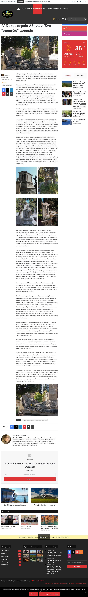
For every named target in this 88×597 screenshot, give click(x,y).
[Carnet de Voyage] (7, 14)
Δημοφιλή (68, 75)
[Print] (11, 94)
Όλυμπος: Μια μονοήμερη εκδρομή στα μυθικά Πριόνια (79, 113)
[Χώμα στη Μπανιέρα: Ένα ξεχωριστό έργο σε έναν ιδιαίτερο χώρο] (40, 560)
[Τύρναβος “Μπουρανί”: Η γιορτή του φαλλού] (67, 94)
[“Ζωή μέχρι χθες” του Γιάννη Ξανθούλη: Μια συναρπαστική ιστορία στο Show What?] (26, 560)
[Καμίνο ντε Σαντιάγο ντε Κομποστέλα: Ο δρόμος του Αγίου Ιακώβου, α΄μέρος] (67, 84)
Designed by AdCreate (38, 580)
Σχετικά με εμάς (49, 583)
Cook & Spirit (47, 8)
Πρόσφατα (80, 75)
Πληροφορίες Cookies (81, 583)
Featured (4, 553)
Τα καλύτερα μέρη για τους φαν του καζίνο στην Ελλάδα (49, 527)
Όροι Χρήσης (71, 583)
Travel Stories (27, 8)
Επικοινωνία (63, 583)
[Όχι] (86, 592)
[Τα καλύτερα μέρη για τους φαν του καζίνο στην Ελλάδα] (49, 520)
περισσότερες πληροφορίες (49, 594)
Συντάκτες (56, 583)
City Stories (37, 8)
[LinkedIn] (11, 90)
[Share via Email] (7, 94)
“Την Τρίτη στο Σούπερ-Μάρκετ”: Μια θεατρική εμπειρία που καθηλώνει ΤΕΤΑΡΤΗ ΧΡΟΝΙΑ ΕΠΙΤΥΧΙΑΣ (50, 1)
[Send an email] (7, 77)
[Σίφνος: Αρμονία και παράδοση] (67, 122)
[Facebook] (4, 90)
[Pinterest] (4, 94)
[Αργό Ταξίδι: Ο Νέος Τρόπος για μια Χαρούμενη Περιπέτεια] (33, 551)
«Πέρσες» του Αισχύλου (8, 526)
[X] (7, 90)
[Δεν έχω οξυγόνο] (29, 520)
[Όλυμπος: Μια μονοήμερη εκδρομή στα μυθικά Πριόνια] (67, 114)
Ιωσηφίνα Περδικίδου (21, 435)
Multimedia (64, 8)
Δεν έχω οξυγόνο (26, 526)
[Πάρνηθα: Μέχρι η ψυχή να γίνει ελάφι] (33, 560)
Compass (56, 8)
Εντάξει (33, 594)
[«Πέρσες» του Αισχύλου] (10, 520)
